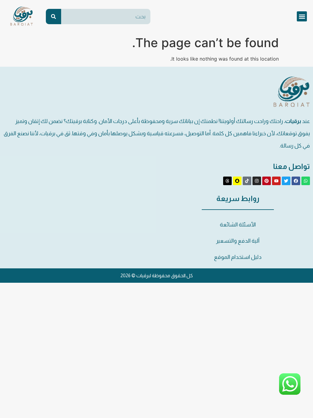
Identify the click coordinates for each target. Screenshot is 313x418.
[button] (302, 16)
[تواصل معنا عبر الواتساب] (289, 393)
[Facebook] (296, 181)
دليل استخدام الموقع (238, 257)
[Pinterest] (266, 181)
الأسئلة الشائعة (238, 225)
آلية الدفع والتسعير (238, 241)
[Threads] (227, 181)
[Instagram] (256, 181)
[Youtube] (276, 181)
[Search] (53, 16)
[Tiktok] (247, 181)
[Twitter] (286, 181)
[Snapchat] (237, 181)
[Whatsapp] (305, 181)
